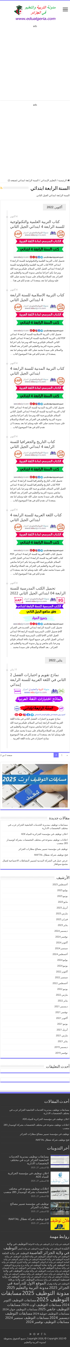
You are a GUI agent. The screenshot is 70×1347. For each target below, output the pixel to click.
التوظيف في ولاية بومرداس (40, 1267)
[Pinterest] (34, 1334)
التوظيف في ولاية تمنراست (57, 1271)
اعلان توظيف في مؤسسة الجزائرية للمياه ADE (44, 834)
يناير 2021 (63, 1041)
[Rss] (44, 1334)
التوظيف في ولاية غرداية (51, 1277)
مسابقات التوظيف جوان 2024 (20, 1309)
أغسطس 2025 (60, 884)
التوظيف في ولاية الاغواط (39, 1244)
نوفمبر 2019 (61, 1052)
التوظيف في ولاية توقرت (34, 1271)
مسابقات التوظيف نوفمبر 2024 (47, 1322)
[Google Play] (30, 1334)
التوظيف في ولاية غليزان (30, 1277)
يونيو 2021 (62, 1023)
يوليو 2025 (62, 890)
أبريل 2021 (62, 1029)
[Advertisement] (35, 61)
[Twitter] (38, 1334)
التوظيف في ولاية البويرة (49, 1248)
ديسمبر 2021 (61, 1006)
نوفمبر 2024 (61, 936)
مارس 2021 (62, 1035)
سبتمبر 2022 (61, 977)
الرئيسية (62, 180)
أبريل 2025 (62, 907)
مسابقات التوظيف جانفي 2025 (38, 1307)
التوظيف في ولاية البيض (28, 1248)
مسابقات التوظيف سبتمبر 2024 (27, 1318)
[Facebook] (42, 1334)
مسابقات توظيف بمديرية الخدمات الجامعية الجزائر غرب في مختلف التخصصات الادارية (29, 1160)
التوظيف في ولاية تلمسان (14, 1268)
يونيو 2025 (62, 896)
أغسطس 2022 (60, 983)
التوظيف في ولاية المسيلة (51, 1259)
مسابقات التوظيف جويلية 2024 (51, 1313)
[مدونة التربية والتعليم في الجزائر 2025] (35, 12)
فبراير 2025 (62, 919)
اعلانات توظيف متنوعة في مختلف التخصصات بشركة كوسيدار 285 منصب (26, 1190)
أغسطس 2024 (60, 954)
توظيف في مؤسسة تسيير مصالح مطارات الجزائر (43, 849)
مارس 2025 (62, 913)
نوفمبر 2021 (61, 1012)
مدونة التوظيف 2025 (45, 1293)
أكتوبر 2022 (62, 971)
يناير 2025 (63, 925)
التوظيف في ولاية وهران (58, 1283)
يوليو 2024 (62, 960)
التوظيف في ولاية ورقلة (21, 1279)
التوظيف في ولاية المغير (29, 1259)
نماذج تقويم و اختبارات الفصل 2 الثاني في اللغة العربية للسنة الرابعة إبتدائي (38, 680)
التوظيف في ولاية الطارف (33, 1256)
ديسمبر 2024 (61, 930)
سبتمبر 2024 (61, 948)
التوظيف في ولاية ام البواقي (51, 1262)
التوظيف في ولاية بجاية (53, 1264)
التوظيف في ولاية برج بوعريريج (26, 1265)
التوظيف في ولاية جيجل (53, 1274)
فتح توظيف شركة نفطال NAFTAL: (51, 854)
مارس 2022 (62, 994)
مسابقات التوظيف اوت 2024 (41, 1305)
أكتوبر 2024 (62, 942)
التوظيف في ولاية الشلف (57, 1256)
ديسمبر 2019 (61, 1047)
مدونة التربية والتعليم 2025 (28, 1287)
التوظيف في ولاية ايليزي (28, 1262)
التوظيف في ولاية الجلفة (15, 1253)
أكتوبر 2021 (62, 1018)
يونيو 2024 (62, 965)
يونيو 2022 (62, 989)
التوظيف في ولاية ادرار (59, 1244)
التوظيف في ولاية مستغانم (47, 1279)
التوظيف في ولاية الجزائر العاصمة (36, 1250)
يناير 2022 (63, 1000)
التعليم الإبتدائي (48, 180)
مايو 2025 (63, 901)
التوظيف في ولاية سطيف (31, 1273)
